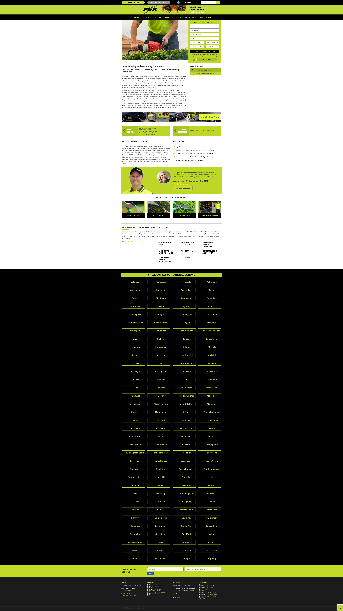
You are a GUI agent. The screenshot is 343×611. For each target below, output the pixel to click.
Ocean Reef (160, 558)
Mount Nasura (161, 404)
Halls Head (161, 355)
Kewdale (161, 379)
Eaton (135, 338)
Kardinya (135, 371)
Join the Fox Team (209, 117)
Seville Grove (212, 460)
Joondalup (186, 542)
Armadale (186, 282)
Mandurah (135, 395)
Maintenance (156, 593)
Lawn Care (156, 585)
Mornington (135, 404)
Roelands (186, 452)
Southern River (135, 477)
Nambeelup (160, 412)
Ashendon (212, 282)
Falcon (186, 338)
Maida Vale (212, 550)
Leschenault (212, 379)
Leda (186, 379)
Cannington (186, 314)
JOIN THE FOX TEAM (210, 216)
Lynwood (161, 387)
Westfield (211, 493)
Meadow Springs (186, 395)
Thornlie (186, 477)
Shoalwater (135, 469)
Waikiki (160, 485)
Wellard (135, 493)
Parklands (161, 428)
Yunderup (135, 420)
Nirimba (186, 412)
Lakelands (186, 550)
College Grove (160, 322)
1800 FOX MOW (127, 593)
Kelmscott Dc (211, 371)
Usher (212, 477)
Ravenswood (161, 444)
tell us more (206, 59)
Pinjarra (212, 436)
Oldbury (186, 420)
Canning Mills (135, 314)
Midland (135, 558)
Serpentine (186, 460)
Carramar (186, 517)
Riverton (186, 444)
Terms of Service (210, 56)
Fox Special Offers (133, 2)
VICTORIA (207, 590)
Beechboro (212, 509)
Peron (212, 428)
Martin (161, 395)
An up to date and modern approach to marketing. (191, 160)
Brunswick (135, 306)
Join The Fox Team (188, 17)
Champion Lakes (135, 322)
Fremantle (135, 347)
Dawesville (161, 330)
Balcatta (135, 509)
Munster (135, 412)
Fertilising (155, 586)
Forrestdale (211, 338)
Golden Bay (135, 534)
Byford (186, 306)
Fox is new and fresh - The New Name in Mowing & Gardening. (194, 157)
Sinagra (186, 558)
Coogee (186, 322)
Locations (205, 17)
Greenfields (160, 534)
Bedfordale (186, 290)
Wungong (186, 501)
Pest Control (156, 591)
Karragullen (160, 371)
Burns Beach (161, 517)
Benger (135, 298)
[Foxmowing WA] (137, 241)
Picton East (186, 436)
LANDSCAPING (186, 258)
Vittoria (135, 485)
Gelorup (186, 347)
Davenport (135, 330)
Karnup (211, 542)
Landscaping (156, 595)
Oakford (161, 420)
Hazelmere (212, 534)
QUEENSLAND (209, 587)
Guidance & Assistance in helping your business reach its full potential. (196, 150)
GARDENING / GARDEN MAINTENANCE (208, 244)
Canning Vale (161, 314)
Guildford (186, 534)
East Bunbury (186, 330)
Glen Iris (212, 347)
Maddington (186, 387)
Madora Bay (212, 387)
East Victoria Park (211, 330)
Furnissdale (160, 347)
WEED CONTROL (133, 216)
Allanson (135, 282)
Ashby (212, 501)
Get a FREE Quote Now (205, 52)
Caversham (211, 517)
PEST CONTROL (159, 216)
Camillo (211, 306)
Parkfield (135, 428)
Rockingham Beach (135, 452)
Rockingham (212, 444)
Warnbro (186, 485)
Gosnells (135, 355)
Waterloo (211, 485)
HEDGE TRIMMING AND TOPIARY (209, 252)
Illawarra (211, 363)
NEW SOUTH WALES (211, 585)
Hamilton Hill (186, 355)
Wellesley (160, 493)
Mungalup (212, 404)
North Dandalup (212, 412)
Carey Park (212, 314)
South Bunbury (186, 469)
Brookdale (212, 298)
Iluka (160, 542)
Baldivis (161, 509)
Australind (135, 290)
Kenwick (135, 379)
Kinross (160, 550)
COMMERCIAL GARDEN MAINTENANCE (165, 260)
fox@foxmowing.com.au (129, 595)
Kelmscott (186, 371)
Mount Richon (186, 404)
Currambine (161, 526)
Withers (135, 501)
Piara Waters (135, 436)
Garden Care (156, 588)
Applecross (161, 282)
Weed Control (157, 589)
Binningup (161, 298)
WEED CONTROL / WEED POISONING (166, 252)
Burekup (161, 306)
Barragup (160, 290)
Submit (151, 573)
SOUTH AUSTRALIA (210, 592)
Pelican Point (186, 428)
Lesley (135, 387)
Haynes (135, 363)
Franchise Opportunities (159, 2)
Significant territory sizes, (183, 147)
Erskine (160, 338)
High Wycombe (135, 542)
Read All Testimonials (182, 188)
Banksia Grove (186, 509)
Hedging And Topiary (159, 592)
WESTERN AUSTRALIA (211, 594)
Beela (211, 290)
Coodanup (135, 526)
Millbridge (212, 395)
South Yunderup (212, 469)
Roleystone (211, 452)
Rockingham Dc (160, 452)
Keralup (135, 550)
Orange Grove (211, 420)
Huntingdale (186, 363)
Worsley (161, 501)
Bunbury (135, 517)
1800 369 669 (186, 2)
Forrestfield (211, 526)
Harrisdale (212, 355)
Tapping (212, 558)
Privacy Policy (199, 56)
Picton (161, 436)
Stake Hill (160, 477)
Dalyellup (211, 322)
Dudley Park (186, 526)
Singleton (160, 469)
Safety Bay (135, 460)
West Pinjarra (186, 493)
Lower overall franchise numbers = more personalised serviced (194, 153)
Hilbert (160, 363)
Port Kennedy (135, 444)
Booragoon (186, 298)
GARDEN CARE (184, 216)
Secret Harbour (160, 460)
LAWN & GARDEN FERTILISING (187, 243)
